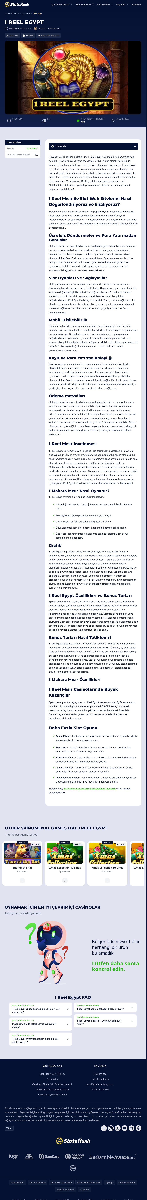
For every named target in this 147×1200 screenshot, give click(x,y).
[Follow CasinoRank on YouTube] (124, 1128)
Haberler (136, 4)
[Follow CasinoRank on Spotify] (131, 1128)
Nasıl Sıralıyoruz (100, 1089)
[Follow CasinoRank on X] (118, 1128)
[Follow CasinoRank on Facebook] (104, 1128)
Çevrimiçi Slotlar (60, 4)
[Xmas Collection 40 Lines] (65, 863)
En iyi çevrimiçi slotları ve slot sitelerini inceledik (90, 788)
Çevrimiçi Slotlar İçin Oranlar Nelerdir (52, 1084)
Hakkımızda (100, 1073)
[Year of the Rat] (22, 863)
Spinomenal (32, 148)
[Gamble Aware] (113, 1156)
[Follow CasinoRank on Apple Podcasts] (138, 1128)
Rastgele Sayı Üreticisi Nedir (52, 1094)
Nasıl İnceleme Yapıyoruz (100, 1084)
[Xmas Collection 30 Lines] (107, 863)
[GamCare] (49, 1156)
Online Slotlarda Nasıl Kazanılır (52, 1089)
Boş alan (120, 4)
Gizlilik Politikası (100, 1079)
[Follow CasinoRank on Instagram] (111, 1128)
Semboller (52, 1079)
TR (7, 1128)
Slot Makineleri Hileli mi (52, 1073)
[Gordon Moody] (74, 1156)
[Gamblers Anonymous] (29, 1156)
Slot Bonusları (83, 4)
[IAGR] (14, 1156)
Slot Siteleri (103, 4)
